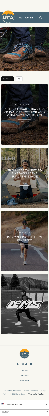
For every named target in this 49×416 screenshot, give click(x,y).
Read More (24, 122)
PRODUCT (24, 376)
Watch (24, 183)
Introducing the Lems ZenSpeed (24, 238)
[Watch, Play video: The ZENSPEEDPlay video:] (24, 304)
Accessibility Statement (12, 391)
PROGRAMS (24, 381)
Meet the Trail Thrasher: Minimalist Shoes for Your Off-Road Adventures (25, 112)
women (29, 18)
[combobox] (24, 404)
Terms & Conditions (30, 391)
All (19, 79)
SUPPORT (25, 371)
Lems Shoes (20, 394)
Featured (7, 79)
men (21, 18)
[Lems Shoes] (25, 354)
